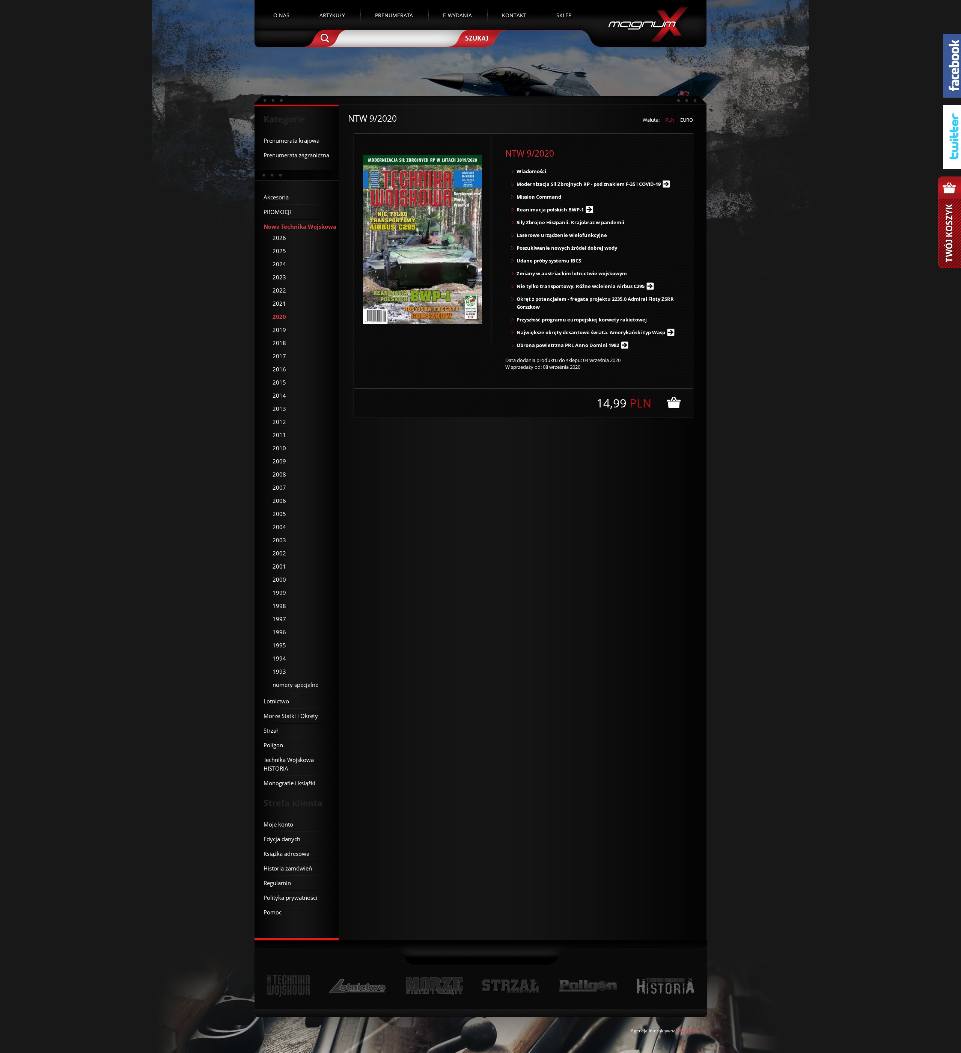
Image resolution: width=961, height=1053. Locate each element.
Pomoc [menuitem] (273, 912)
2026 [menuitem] (279, 237)
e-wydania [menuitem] (457, 15)
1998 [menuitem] (279, 605)
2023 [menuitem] (279, 277)
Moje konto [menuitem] (278, 824)
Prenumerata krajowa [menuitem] (291, 140)
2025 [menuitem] (279, 251)
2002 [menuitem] (279, 553)
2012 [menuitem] (279, 421)
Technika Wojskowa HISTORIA (665, 986)
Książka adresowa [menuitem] (286, 853)
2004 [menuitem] (279, 527)
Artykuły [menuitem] (332, 15)
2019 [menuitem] (279, 329)
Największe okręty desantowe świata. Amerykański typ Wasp (591, 332)
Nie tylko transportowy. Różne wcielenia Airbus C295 (581, 286)
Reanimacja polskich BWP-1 (550, 209)
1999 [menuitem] (279, 592)
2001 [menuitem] (279, 566)
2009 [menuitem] (279, 461)
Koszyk (949, 222)
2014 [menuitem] (279, 395)
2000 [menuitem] (279, 579)
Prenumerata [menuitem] (394, 15)
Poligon (588, 986)
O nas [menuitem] (281, 15)
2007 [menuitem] (279, 487)
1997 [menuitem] (279, 619)
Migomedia (688, 1030)
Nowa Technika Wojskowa (288, 986)
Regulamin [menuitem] (277, 883)
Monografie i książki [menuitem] (289, 783)
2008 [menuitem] (279, 474)
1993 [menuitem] (279, 671)
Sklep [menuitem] (563, 15)
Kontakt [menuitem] (514, 15)
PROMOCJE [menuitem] (278, 212)
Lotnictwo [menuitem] (276, 701)
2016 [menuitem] (279, 369)
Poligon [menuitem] (273, 745)
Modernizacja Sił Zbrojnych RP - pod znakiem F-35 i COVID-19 (589, 184)
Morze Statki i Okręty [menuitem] (291, 716)
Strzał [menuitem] (271, 730)
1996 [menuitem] (279, 632)
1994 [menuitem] (279, 658)
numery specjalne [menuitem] (295, 684)
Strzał (510, 986)
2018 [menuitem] (279, 343)
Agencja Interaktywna (653, 1030)
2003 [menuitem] (279, 540)
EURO (686, 119)
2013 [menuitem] (279, 408)
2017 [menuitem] (279, 356)
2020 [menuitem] (279, 316)
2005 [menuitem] (279, 513)
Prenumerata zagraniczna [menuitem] (296, 155)
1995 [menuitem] (279, 645)
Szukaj (476, 37)
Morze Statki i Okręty (434, 986)
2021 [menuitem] (279, 303)
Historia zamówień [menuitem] (288, 868)
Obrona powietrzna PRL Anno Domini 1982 (568, 345)
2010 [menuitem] (279, 448)
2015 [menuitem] (279, 382)
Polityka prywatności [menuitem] (290, 897)
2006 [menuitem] (279, 500)
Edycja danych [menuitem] (282, 839)
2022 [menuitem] (279, 290)
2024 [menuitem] (279, 264)
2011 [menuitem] (279, 435)
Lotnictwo (357, 986)
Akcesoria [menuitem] (276, 197)
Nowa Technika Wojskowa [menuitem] (300, 226)
